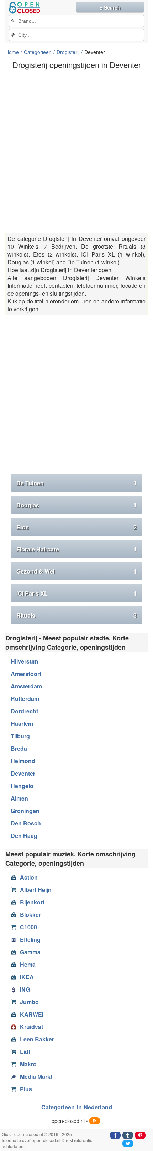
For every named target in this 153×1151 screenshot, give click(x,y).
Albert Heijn (36, 890)
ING (25, 989)
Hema (28, 964)
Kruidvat (31, 1027)
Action (29, 877)
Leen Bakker (37, 1039)
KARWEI (31, 1014)
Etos (76, 527)
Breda (19, 748)
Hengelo (22, 786)
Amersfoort (26, 674)
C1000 (28, 927)
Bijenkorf (32, 902)
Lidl (25, 1051)
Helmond (23, 761)
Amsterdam (26, 686)
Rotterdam (25, 699)
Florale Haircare (76, 549)
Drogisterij (68, 52)
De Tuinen (76, 483)
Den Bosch (26, 823)
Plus (26, 1089)
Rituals (76, 615)
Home (12, 52)
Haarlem (22, 723)
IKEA (27, 977)
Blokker (30, 914)
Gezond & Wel (76, 571)
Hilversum (24, 661)
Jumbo (29, 1002)
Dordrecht (24, 711)
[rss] (94, 1120)
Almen (19, 798)
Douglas (76, 505)
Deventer (23, 773)
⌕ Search (110, 7)
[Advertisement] (76, 150)
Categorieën (38, 52)
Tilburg (20, 736)
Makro (28, 1064)
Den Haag (24, 835)
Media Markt (36, 1076)
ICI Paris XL (76, 593)
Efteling (30, 939)
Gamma (30, 952)
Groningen (25, 811)
